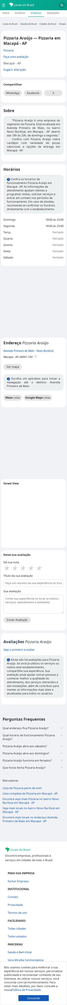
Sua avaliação (12, 591)
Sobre (5, 12)
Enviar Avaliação (17, 620)
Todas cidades (17, 928)
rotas (12, 397)
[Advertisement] (33, 302)
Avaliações (53, 12)
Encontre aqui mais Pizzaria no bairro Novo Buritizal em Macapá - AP (31, 801)
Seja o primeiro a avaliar (19, 649)
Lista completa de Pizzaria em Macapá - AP (30, 793)
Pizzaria (8, 50)
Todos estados (17, 936)
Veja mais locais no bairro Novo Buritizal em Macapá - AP (31, 810)
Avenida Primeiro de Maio (18, 351)
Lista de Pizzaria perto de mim (22, 788)
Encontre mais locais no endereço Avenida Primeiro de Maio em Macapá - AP (30, 819)
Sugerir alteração (14, 70)
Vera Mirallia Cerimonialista (25, 960)
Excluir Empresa (18, 881)
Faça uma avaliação (16, 57)
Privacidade (15, 905)
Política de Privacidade (26, 990)
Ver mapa (13, 367)
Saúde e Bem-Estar (20, 952)
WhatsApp (12, 93)
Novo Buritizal (44, 351)
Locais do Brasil (23, 5)
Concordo (33, 998)
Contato (13, 897)
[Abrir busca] (62, 5)
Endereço (36, 12)
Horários (20, 12)
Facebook (33, 93)
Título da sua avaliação (18, 576)
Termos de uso (17, 913)
